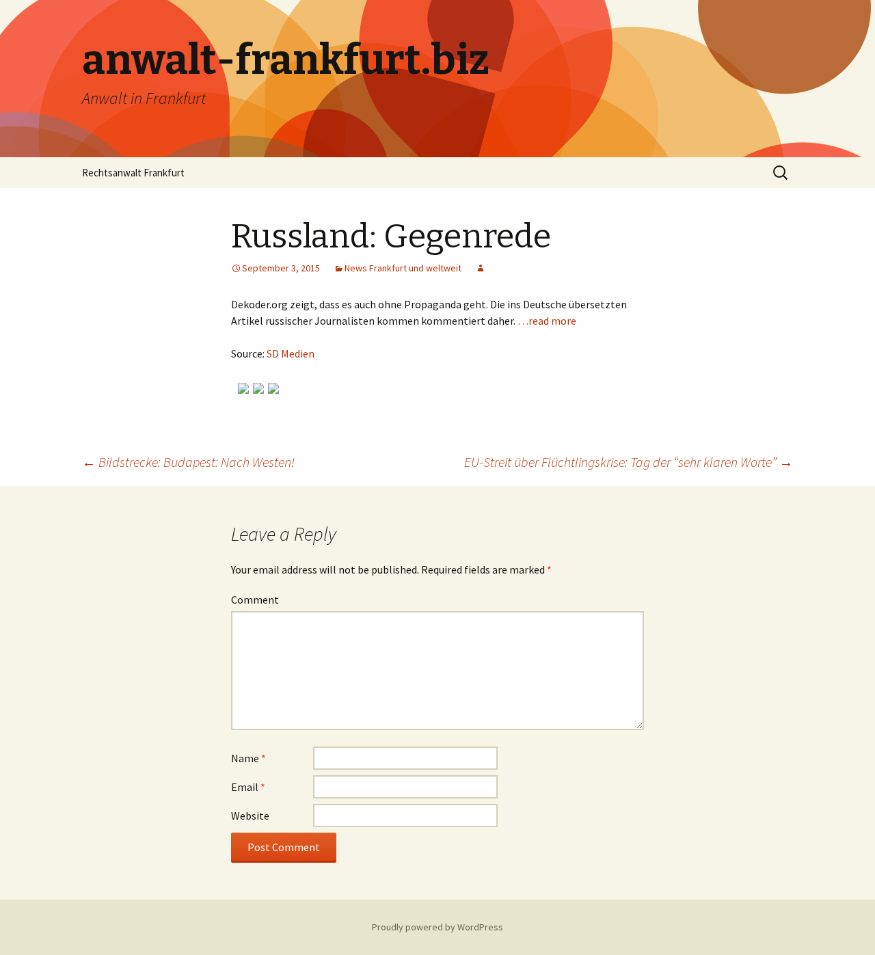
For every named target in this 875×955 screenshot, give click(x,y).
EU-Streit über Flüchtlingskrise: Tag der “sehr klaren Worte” (628, 461)
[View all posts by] (480, 268)
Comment (255, 599)
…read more (546, 320)
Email (248, 787)
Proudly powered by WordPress (437, 927)
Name (248, 758)
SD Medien (290, 353)
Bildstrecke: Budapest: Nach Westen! (188, 461)
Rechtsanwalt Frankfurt (133, 172)
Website (250, 815)
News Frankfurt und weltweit (403, 268)
